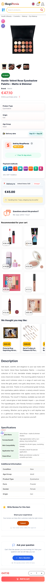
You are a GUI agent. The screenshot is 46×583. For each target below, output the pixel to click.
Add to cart (24, 579)
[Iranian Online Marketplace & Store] (11, 4)
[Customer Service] (2, 433)
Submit (23, 523)
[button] (42, 3)
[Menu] (3, 10)
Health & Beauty (6, 16)
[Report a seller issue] (31, 143)
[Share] (3, 26)
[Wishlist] (3, 21)
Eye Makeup (33, 16)
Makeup (24, 16)
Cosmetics (16, 16)
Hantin (9, 88)
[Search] (42, 10)
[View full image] (23, 40)
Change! (37, 184)
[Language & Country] (33, 4)
